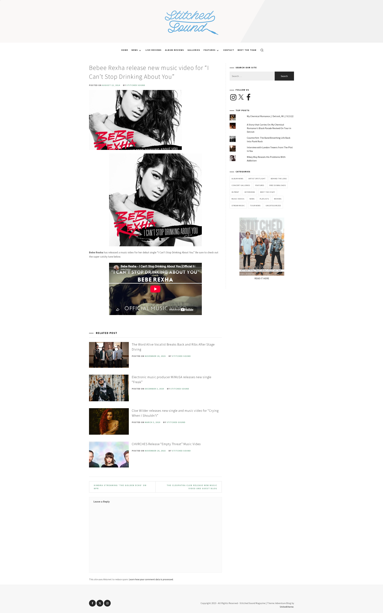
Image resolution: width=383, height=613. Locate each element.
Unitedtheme (287, 606)
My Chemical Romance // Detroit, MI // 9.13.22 (270, 116)
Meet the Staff (267, 192)
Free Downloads (277, 185)
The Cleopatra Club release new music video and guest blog (192, 487)
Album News (237, 178)
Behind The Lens (279, 178)
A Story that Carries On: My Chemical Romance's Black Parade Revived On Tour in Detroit (269, 128)
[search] (260, 50)
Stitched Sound (135, 85)
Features (210, 50)
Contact (228, 50)
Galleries (193, 50)
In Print (235, 192)
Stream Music (238, 205)
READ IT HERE (261, 278)
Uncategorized (273, 205)
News (135, 50)
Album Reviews (174, 50)
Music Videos (238, 199)
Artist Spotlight (257, 178)
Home (124, 50)
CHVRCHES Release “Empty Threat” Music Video (166, 444)
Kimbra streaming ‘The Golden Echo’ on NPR (120, 487)
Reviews (277, 199)
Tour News (255, 205)
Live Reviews (154, 50)
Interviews (249, 192)
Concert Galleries (241, 185)
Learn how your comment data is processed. (151, 579)
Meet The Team (247, 50)
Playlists (264, 199)
